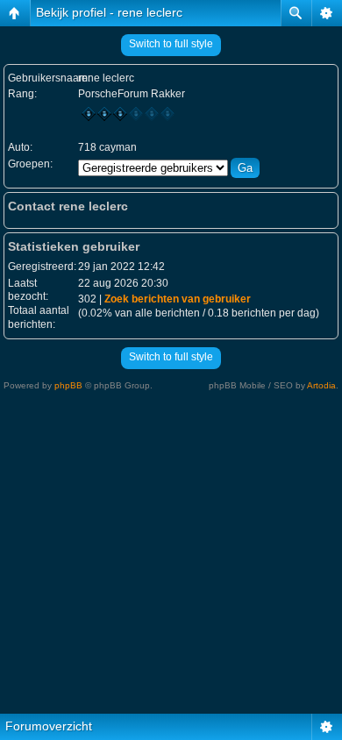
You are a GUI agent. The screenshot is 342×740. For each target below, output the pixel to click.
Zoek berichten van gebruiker (177, 299)
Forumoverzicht (48, 726)
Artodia (321, 385)
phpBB (68, 385)
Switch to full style (171, 44)
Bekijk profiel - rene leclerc (109, 12)
